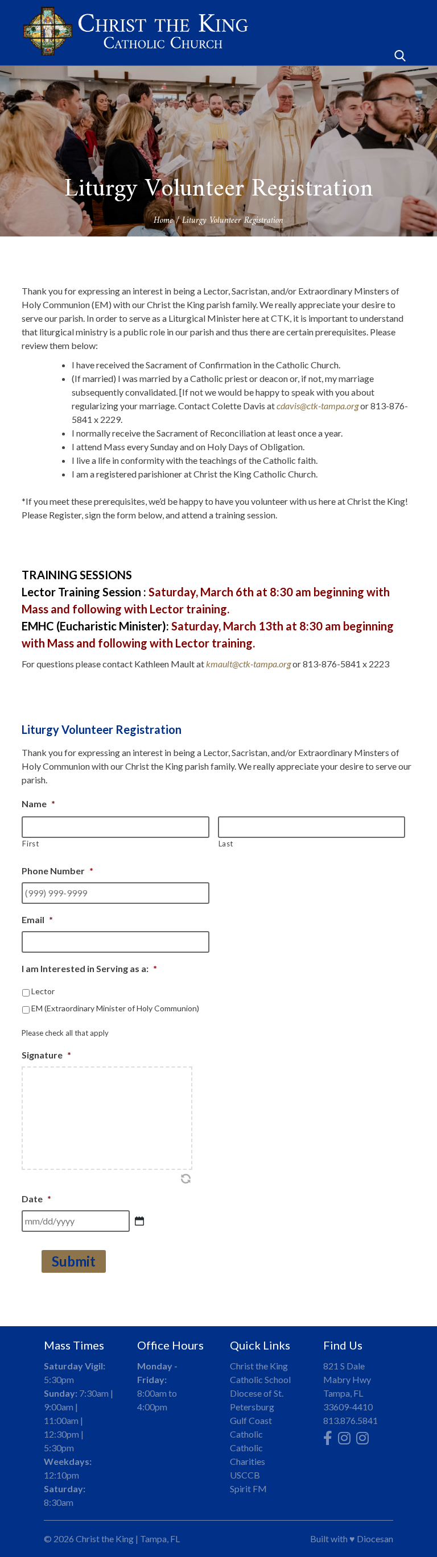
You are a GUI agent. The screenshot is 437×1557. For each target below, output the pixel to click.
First (30, 843)
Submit (74, 1261)
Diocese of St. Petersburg (256, 1400)
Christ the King (105, 1538)
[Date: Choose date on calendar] (139, 1221)
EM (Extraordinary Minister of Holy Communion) (115, 1008)
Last (226, 843)
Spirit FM (248, 1488)
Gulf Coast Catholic (251, 1427)
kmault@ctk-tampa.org (248, 663)
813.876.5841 (350, 1420)
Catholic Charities (247, 1454)
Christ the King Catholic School (260, 1372)
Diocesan (375, 1538)
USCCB (245, 1474)
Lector (43, 991)
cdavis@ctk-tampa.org (317, 405)
